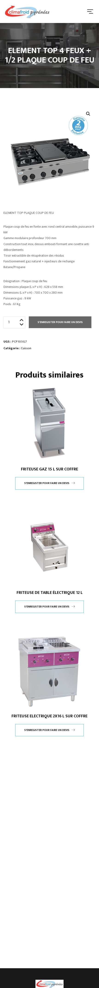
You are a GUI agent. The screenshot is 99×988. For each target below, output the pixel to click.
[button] (88, 114)
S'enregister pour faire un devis (60, 322)
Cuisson (26, 348)
